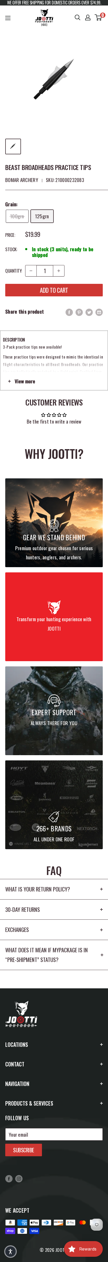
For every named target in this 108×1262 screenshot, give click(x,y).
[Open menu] (7, 18)
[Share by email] (99, 311)
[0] (98, 17)
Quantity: (13, 270)
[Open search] (77, 17)
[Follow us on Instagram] (19, 1178)
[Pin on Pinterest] (79, 311)
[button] (10, 1251)
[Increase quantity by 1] (58, 270)
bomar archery (21, 179)
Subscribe (23, 1150)
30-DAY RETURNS (22, 909)
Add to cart (54, 290)
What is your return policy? (37, 889)
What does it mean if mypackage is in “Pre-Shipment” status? (46, 955)
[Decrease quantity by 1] (30, 270)
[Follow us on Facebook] (9, 1178)
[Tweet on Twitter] (89, 311)
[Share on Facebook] (69, 311)
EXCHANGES (17, 929)
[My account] (87, 17)
